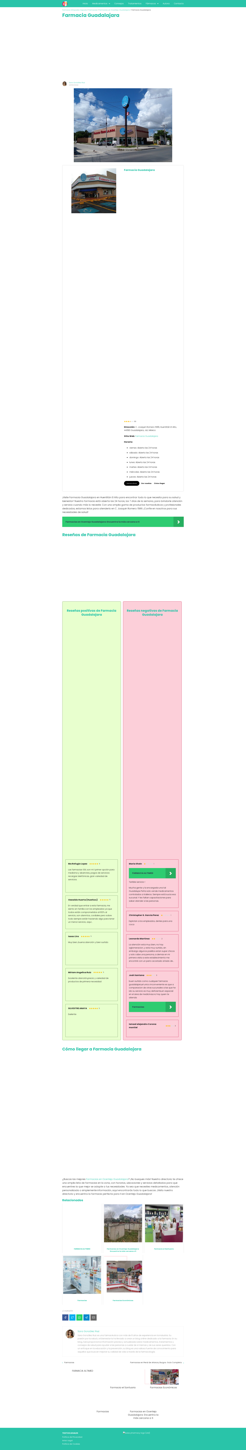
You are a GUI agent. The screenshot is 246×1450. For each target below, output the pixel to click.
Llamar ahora (132, 483)
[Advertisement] (123, 49)
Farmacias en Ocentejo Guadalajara (107, 1179)
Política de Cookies (71, 1444)
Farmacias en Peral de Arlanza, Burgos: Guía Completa (156, 1362)
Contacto (179, 3)
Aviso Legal (67, 1440)
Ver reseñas (146, 483)
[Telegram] (86, 1317)
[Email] (93, 1317)
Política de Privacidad (72, 1437)
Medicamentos (99, 3)
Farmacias (69, 1362)
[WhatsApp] (79, 1317)
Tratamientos (134, 3)
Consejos (119, 3)
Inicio (85, 3)
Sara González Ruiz (77, 82)
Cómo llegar (159, 483)
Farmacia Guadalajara (146, 436)
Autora (166, 3)
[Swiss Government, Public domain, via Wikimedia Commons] (136, 1433)
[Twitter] (72, 1317)
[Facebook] (65, 1317)
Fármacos (151, 3)
